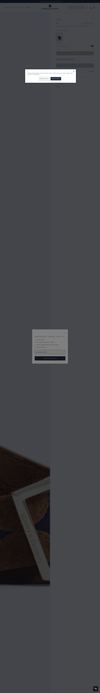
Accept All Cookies (56, 78)
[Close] (73, 71)
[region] (50, 76)
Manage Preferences (44, 78)
